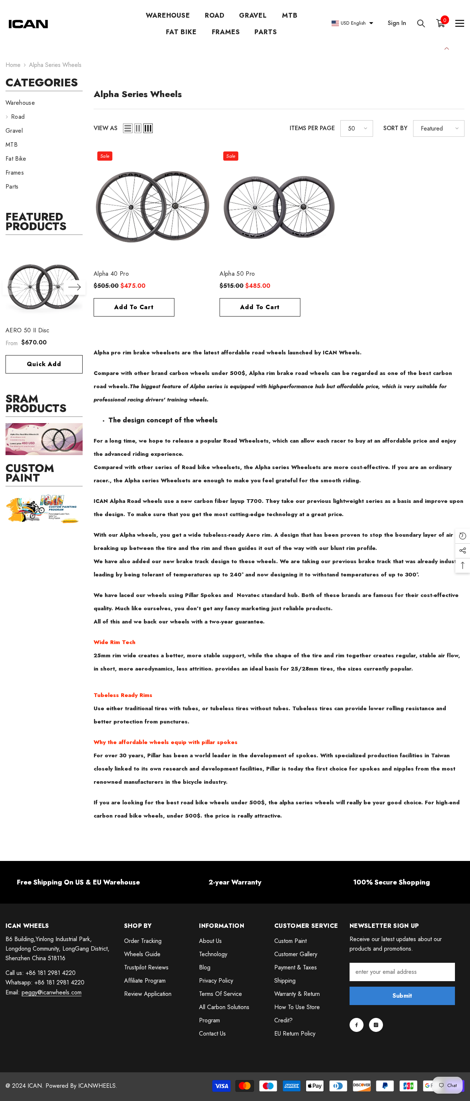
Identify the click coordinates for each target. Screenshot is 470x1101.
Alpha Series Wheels (55, 65)
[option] (44, 313)
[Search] (421, 23)
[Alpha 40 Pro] (153, 207)
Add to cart (134, 307)
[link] (44, 439)
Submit (402, 995)
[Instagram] (376, 1025)
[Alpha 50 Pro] (279, 207)
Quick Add (44, 364)
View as (106, 128)
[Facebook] (357, 1025)
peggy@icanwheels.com (52, 992)
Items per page (312, 128)
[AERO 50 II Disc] (44, 284)
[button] (75, 287)
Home (13, 65)
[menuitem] (44, 103)
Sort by (395, 128)
